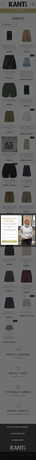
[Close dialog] (34, 216)
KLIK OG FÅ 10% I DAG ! (9, 241)
